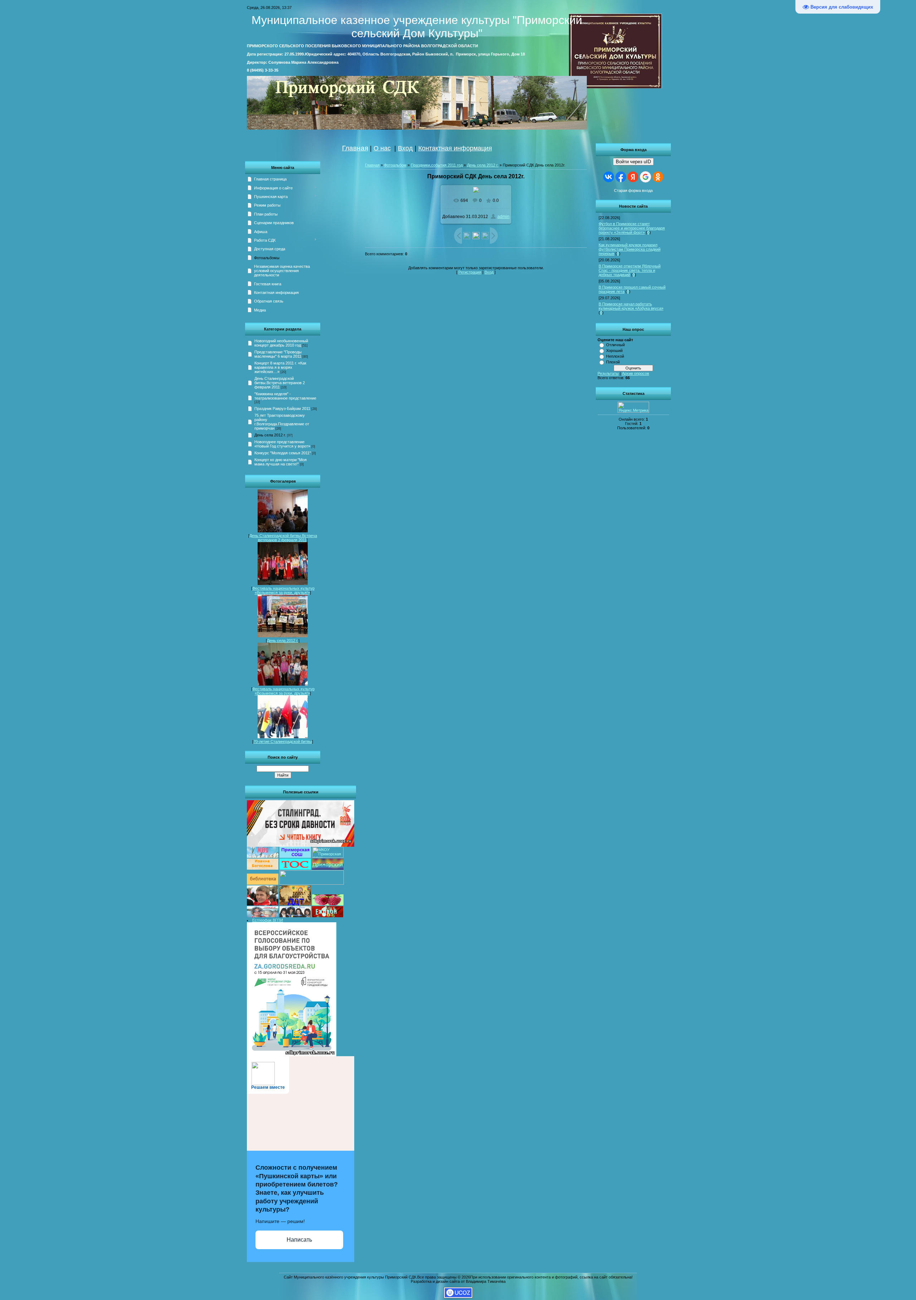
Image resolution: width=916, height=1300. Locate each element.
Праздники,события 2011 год (437, 165)
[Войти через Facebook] (620, 176)
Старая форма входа (633, 190)
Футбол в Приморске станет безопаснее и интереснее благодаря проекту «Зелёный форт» (632, 228)
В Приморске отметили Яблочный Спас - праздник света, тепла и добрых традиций (630, 270)
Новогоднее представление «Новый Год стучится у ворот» (282, 444)
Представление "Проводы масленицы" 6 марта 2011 (278, 354)
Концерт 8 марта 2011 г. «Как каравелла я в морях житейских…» (280, 367)
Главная (355, 148)
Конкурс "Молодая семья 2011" (282, 453)
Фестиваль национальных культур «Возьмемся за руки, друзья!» (283, 590)
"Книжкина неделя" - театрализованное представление (285, 396)
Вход (405, 148)
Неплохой (615, 356)
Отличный (615, 345)
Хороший (614, 350)
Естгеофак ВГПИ (267, 920)
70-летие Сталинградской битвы (282, 741)
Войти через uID (633, 161)
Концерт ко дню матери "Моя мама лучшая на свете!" (280, 462)
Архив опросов (635, 373)
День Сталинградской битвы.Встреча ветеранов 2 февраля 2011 (279, 382)
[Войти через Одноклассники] (658, 176)
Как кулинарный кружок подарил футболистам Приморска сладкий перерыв (630, 249)
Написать (299, 1240)
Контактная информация (455, 148)
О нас (382, 148)
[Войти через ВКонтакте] (608, 176)
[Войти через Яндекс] (633, 176)
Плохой (613, 362)
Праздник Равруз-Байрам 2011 (282, 408)
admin (503, 216)
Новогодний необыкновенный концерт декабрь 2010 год (281, 343)
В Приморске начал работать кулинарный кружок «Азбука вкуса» (631, 306)
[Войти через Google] (645, 177)
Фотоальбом (395, 165)
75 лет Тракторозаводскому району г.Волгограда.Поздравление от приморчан (281, 421)
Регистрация (469, 272)
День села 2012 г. (270, 435)
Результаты (608, 373)
